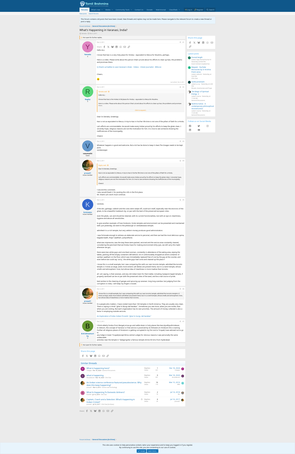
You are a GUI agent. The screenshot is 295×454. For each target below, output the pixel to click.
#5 (183, 200)
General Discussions (108, 370)
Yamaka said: (102, 92)
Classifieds (173, 10)
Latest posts (193, 53)
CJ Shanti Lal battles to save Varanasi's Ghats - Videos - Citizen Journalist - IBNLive (129, 67)
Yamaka (84, 33)
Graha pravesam (198, 82)
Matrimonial (161, 10)
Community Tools (123, 10)
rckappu (89, 370)
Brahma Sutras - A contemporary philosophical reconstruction (202, 106)
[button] (102, 10)
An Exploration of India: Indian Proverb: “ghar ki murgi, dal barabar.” (124, 316)
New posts (83, 14)
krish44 (89, 394)
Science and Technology (109, 387)
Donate (149, 10)
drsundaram (90, 378)
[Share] (180, 42)
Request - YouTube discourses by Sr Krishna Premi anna (201, 69)
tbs (179, 394)
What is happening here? (98, 368)
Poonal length (196, 57)
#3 (183, 141)
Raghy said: (102, 165)
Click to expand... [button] (140, 110)
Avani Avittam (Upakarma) (200, 64)
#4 (183, 161)
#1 (183, 42)
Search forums (94, 14)
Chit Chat (108, 378)
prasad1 (89, 387)
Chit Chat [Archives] (107, 404)
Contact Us (139, 10)
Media (107, 10)
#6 (183, 289)
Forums (84, 10)
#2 (183, 87)
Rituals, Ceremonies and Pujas (201, 88)
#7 (183, 321)
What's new (95, 10)
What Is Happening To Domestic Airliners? (106, 392)
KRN (178, 384)
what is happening (95, 375)
